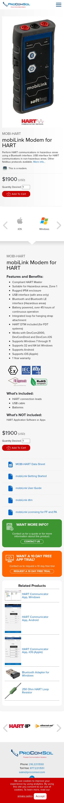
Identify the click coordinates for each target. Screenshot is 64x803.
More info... (39, 162)
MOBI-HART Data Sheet (30, 464)
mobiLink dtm (24, 500)
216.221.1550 (36, 764)
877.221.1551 (37, 768)
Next (58, 224)
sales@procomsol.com (32, 772)
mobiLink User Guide (29, 488)
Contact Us (32, 541)
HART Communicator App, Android (35, 618)
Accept (40, 796)
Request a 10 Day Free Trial (32, 571)
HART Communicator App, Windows (35, 595)
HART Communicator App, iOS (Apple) (35, 651)
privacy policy (25, 796)
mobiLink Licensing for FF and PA (36, 512)
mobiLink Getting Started (31, 476)
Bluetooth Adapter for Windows (35, 674)
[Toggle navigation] (58, 4)
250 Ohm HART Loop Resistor (35, 691)
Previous (5, 224)
